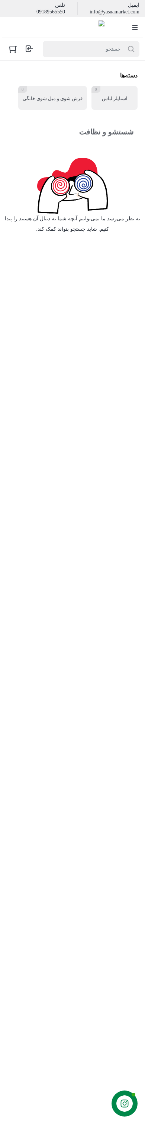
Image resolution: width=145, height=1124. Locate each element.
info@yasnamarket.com (114, 12)
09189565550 (50, 12)
